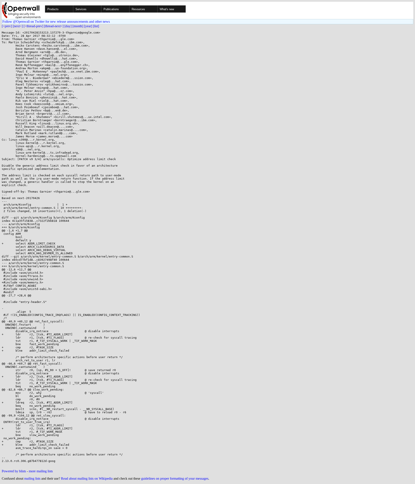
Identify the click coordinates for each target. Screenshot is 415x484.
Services (80, 9)
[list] (96, 26)
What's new (167, 9)
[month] (77, 26)
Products (53, 9)
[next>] (18, 26)
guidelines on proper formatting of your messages (174, 478)
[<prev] (7, 26)
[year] (88, 26)
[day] (68, 26)
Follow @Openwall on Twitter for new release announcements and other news (56, 21)
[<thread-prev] (33, 26)
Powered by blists (14, 471)
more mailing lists (41, 471)
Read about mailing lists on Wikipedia (87, 478)
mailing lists (32, 478)
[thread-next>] (54, 26)
